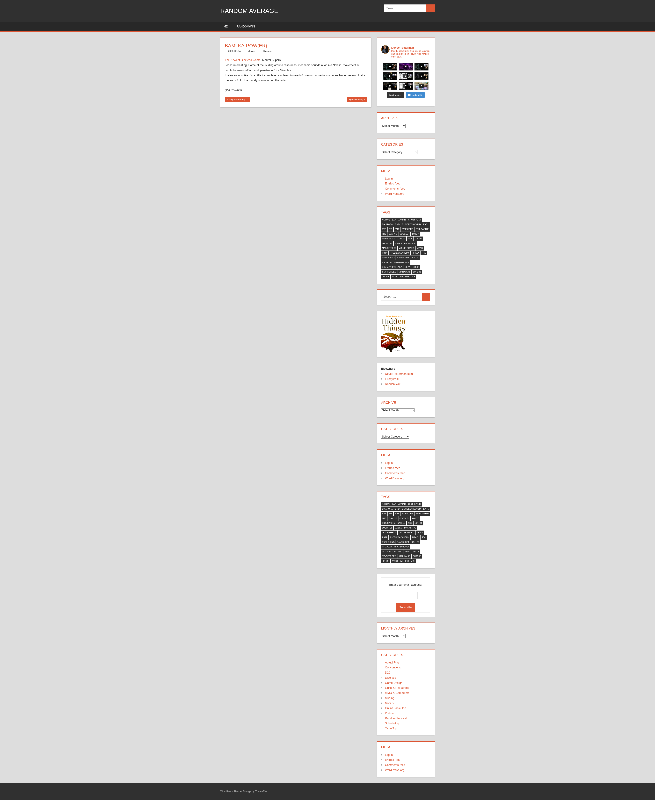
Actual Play (389, 220)
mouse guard (406, 248)
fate (397, 229)
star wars (404, 272)
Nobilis (389, 703)
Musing (389, 698)
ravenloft (403, 257)
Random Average (249, 10)
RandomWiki (246, 26)
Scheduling (392, 723)
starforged (389, 272)
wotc (395, 276)
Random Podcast (396, 718)
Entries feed (392, 183)
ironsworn (388, 239)
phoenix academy (399, 253)
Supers (417, 272)
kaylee (401, 239)
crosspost (414, 220)
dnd (397, 224)
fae (390, 229)
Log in (389, 178)
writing (404, 276)
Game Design (393, 682)
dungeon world (411, 224)
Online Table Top (395, 708)
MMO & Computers (397, 693)
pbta (384, 253)
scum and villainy (392, 267)
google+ (404, 234)
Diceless (267, 51)
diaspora (387, 224)
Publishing (388, 257)
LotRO (418, 239)
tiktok (385, 276)
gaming (393, 234)
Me (226, 26)
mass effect (389, 248)
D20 (387, 672)
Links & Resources (397, 687)
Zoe (413, 276)
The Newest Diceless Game (242, 60)
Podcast (390, 713)
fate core (407, 229)
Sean (408, 267)
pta (424, 253)
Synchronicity (355, 100)
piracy (415, 253)
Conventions (393, 667)
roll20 (415, 257)
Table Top (391, 728)
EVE (384, 229)
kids (410, 239)
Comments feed (395, 188)
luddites (387, 243)
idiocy (415, 234)
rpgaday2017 (401, 262)
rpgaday (387, 262)
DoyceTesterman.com (399, 373)
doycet (252, 51)
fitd (384, 234)
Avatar (402, 220)
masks (398, 243)
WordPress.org (394, 193)
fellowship (422, 229)
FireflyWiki (392, 379)
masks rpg (410, 243)
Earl (426, 224)
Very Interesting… (238, 100)
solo (416, 267)
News (420, 248)
